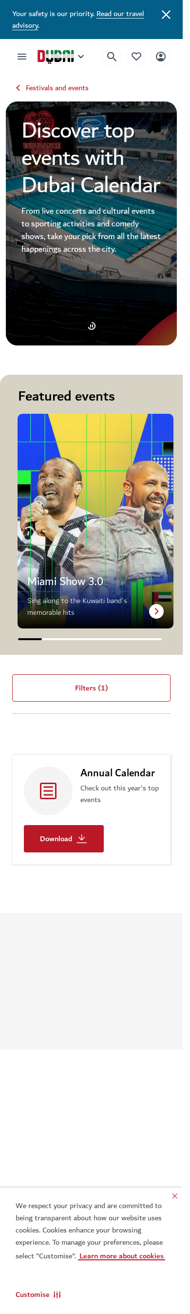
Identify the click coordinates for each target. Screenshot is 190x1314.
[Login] (161, 56)
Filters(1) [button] (91, 688)
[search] (112, 56)
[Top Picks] (136, 56)
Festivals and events (57, 88)
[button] (38, 1294)
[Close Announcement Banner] (166, 14)
